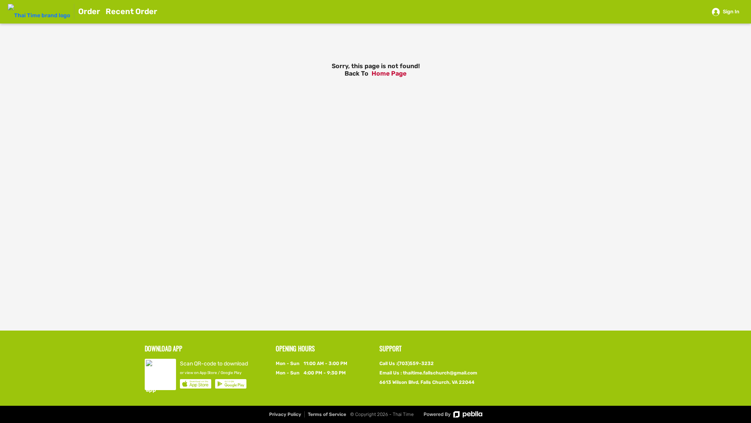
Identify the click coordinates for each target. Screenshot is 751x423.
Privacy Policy (285, 414)
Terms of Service (327, 414)
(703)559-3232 (415, 363)
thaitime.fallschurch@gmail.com (440, 373)
